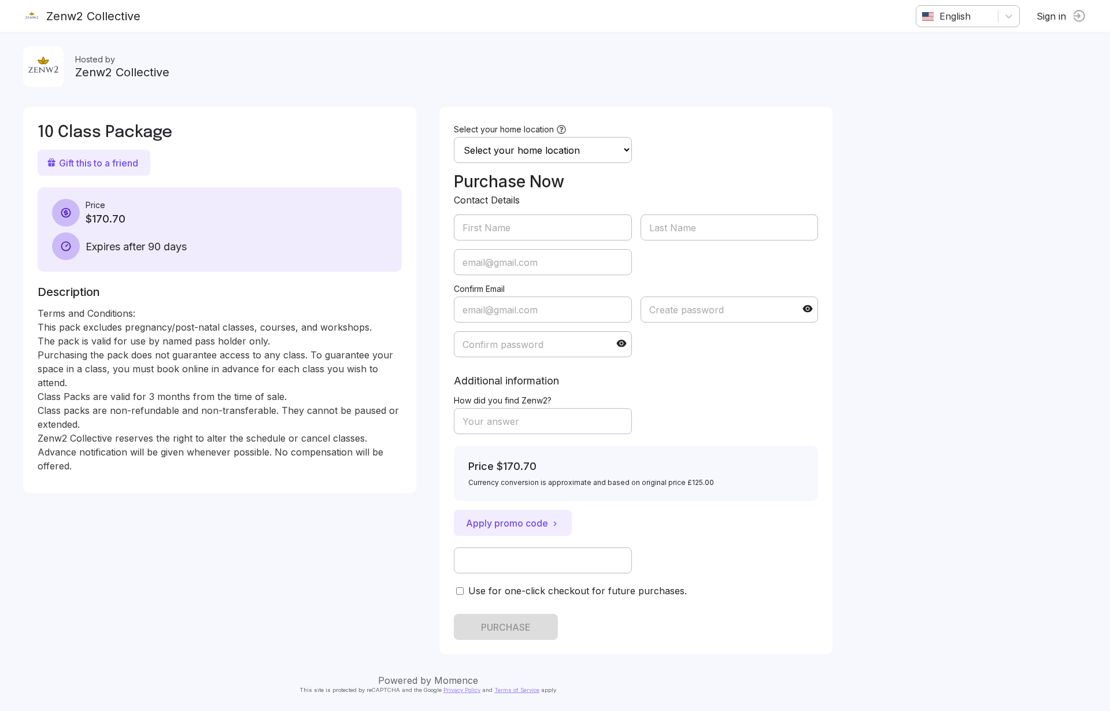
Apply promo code (507, 523)
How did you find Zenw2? (503, 400)
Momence (456, 680)
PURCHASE (506, 627)
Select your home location (504, 129)
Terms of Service (516, 690)
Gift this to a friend (98, 163)
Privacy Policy (461, 690)
